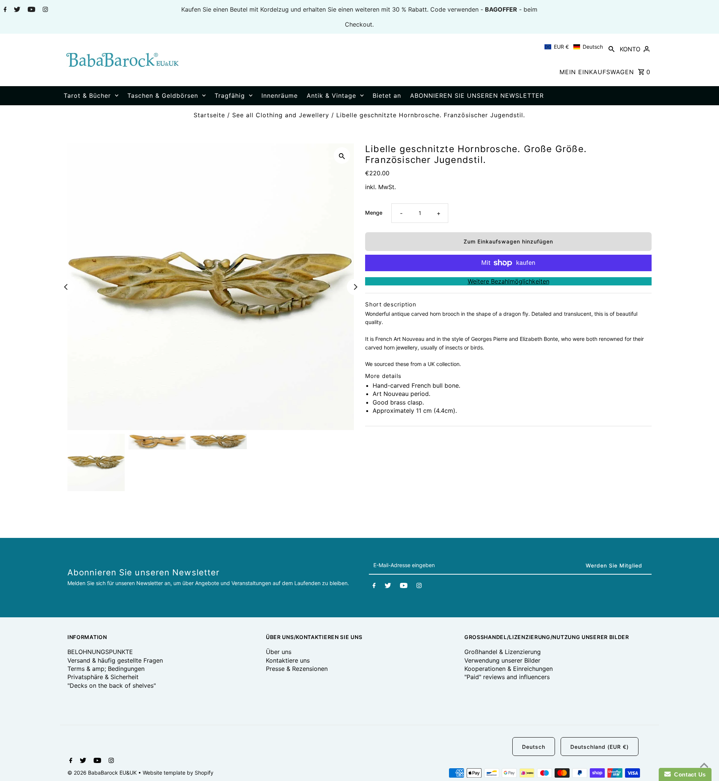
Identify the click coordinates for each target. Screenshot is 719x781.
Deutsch (533, 747)
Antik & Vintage (331, 95)
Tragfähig (230, 95)
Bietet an (387, 95)
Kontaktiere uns (288, 660)
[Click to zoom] (342, 155)
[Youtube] (30, 10)
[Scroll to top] (704, 766)
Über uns (278, 652)
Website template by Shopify (178, 772)
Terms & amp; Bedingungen (106, 668)
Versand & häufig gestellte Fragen (115, 660)
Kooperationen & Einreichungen (508, 668)
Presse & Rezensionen (297, 668)
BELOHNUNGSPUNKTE (100, 652)
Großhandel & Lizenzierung (502, 652)
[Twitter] (16, 10)
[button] (574, 46)
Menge (373, 212)
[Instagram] (44, 10)
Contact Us (688, 774)
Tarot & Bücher (87, 95)
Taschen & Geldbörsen (162, 95)
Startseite (209, 115)
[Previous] (66, 287)
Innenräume (279, 95)
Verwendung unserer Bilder (502, 660)
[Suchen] (611, 48)
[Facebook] (4, 10)
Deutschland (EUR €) (599, 747)
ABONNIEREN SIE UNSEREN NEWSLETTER (477, 95)
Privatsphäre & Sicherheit (103, 677)
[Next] (355, 287)
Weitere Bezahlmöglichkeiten (508, 281)
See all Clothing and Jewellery (280, 115)
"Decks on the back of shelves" (111, 685)
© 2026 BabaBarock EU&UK (102, 772)
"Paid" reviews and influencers (507, 677)
